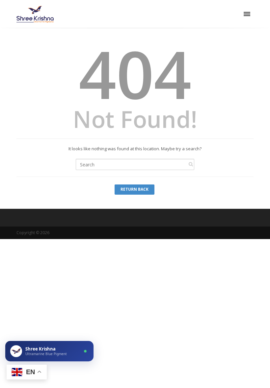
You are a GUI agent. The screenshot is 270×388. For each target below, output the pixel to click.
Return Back (134, 189)
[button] (49, 351)
